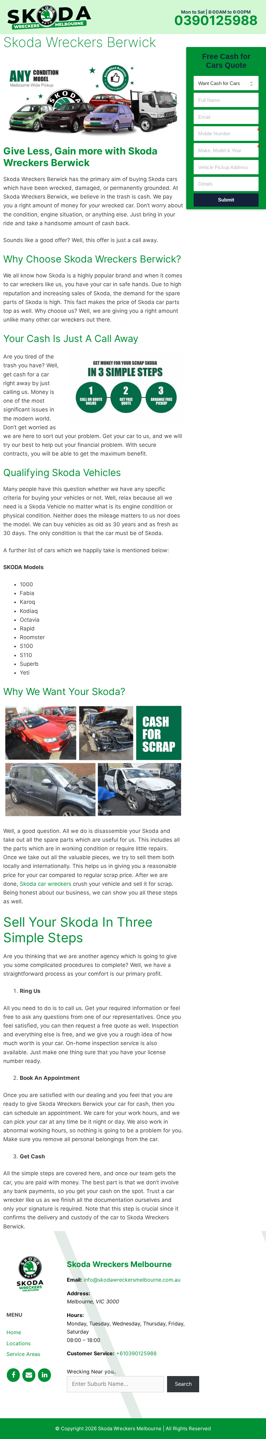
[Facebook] (13, 1375)
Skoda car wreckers (45, 884)
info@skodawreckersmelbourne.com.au (132, 1279)
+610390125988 (136, 1353)
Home (13, 1332)
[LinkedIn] (44, 1375)
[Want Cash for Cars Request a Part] (226, 83)
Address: (78, 1293)
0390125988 (216, 20)
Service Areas (23, 1354)
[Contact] (28, 1375)
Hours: (75, 1315)
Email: (74, 1279)
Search (183, 1384)
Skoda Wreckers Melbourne (119, 1264)
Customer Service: (91, 1353)
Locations (18, 1343)
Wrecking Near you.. (91, 1371)
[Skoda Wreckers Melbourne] (49, 16)
